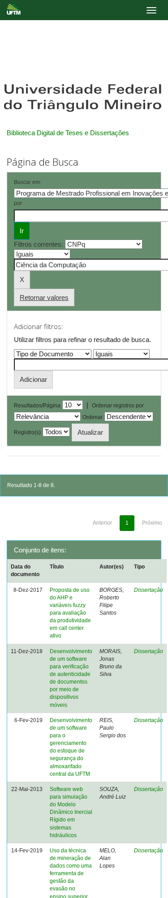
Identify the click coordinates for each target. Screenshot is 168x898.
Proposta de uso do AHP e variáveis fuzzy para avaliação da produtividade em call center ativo (70, 613)
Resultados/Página (37, 405)
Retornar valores (44, 297)
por (18, 203)
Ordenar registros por (118, 405)
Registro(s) (27, 432)
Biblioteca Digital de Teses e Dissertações (68, 133)
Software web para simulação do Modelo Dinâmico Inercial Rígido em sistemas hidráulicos (71, 812)
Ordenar (92, 417)
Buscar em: (27, 182)
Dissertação (148, 590)
